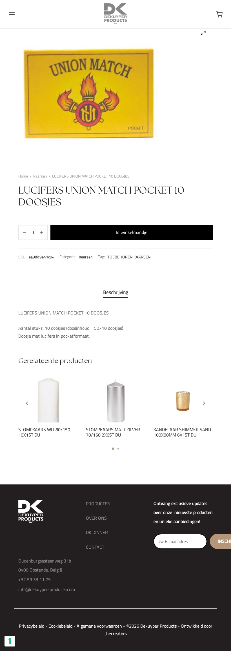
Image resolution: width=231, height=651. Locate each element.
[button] (38, 408)
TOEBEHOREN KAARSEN (129, 256)
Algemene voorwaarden (99, 626)
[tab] (115, 292)
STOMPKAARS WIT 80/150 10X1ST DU (44, 432)
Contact (95, 547)
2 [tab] (118, 449)
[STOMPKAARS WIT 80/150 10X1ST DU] (47, 400)
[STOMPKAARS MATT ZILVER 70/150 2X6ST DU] (115, 400)
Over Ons (96, 518)
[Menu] (11, 14)
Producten (98, 503)
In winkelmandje (131, 232)
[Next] (204, 403)
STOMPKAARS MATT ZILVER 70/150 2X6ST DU (113, 432)
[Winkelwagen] (219, 14)
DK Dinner (97, 532)
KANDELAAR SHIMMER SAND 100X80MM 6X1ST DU (182, 432)
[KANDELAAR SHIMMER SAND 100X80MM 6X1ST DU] (183, 400)
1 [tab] (113, 449)
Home (23, 176)
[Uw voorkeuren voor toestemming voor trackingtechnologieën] (10, 641)
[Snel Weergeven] (57, 408)
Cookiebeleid (60, 626)
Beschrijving (115, 292)
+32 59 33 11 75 (34, 579)
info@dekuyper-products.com (46, 589)
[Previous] (27, 403)
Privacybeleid (31, 626)
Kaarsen (40, 176)
